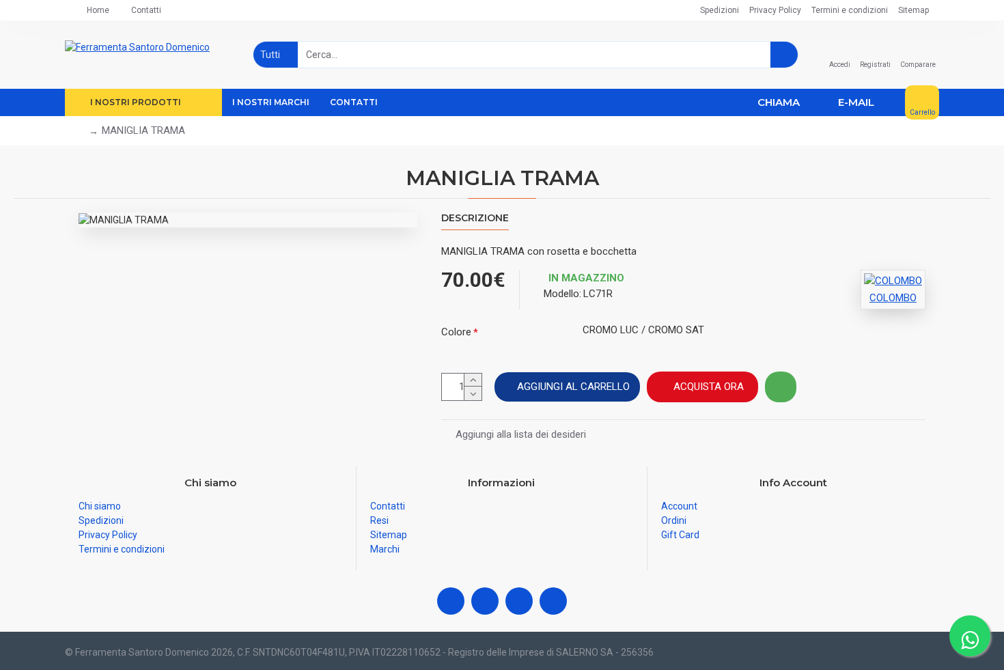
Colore (456, 332)
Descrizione (475, 218)
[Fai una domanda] (780, 387)
